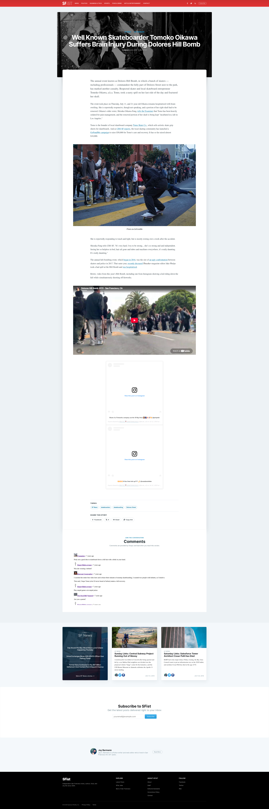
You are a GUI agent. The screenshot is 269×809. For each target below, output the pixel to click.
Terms (94, 805)
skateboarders (105, 507)
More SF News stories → (85, 676)
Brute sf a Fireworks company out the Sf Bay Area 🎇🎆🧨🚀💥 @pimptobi (134, 417)
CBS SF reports (123, 128)
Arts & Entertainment (132, 3)
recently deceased (135, 263)
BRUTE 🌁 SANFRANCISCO (128, 421)
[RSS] (195, 3)
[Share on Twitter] (120, 675)
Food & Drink (117, 3)
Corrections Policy (153, 792)
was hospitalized (130, 266)
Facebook (182, 782)
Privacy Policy (86, 805)
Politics (84, 3)
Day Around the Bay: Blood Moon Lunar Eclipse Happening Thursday (85, 649)
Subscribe (202, 3)
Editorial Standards (154, 789)
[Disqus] (134, 578)
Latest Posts (120, 782)
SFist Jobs (119, 785)
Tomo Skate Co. (140, 125)
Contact (146, 3)
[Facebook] (187, 3)
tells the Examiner (145, 111)
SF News (128, 32)
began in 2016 (129, 259)
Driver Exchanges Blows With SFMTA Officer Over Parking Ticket (85, 657)
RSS (180, 789)
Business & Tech (96, 3)
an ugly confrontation (158, 259)
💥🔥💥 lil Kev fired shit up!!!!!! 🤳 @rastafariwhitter (134, 481)
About (150, 782)
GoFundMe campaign (99, 132)
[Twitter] (191, 3)
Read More (157, 752)
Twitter (181, 785)
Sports (107, 3)
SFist (66, 779)
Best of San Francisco (123, 789)
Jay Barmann (139, 32)
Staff (149, 785)
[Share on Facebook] (123, 675)
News (77, 3)
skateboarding (118, 507)
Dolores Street (131, 507)
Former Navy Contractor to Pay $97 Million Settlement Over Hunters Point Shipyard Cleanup (85, 666)
